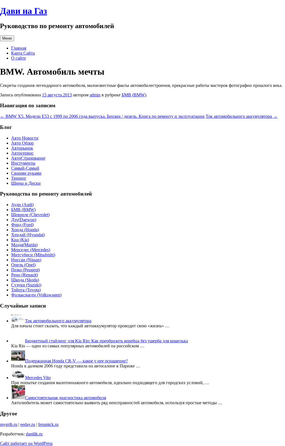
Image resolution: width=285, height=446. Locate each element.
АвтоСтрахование (28, 158)
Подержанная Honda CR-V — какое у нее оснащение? (76, 361)
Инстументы (23, 163)
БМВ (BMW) (134, 94)
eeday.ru (27, 424)
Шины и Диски (26, 183)
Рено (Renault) (24, 274)
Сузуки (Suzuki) (26, 284)
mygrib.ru (8, 424)
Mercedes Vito (38, 377)
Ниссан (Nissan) (26, 259)
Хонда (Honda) (25, 229)
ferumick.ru (48, 424)
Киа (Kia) (20, 239)
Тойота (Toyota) (26, 289)
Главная (18, 48)
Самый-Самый (25, 168)
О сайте (18, 58)
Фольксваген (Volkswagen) (36, 295)
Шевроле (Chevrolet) (30, 214)
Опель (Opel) (23, 264)
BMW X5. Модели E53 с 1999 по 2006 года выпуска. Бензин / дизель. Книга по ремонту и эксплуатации (102, 116)
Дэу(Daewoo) (23, 219)
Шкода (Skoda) (25, 279)
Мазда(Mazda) (24, 244)
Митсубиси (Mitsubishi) (33, 254)
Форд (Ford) (22, 224)
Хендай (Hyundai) (28, 234)
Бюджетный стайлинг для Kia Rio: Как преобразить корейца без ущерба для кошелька (106, 340)
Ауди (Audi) (22, 204)
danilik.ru (34, 434)
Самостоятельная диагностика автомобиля (65, 397)
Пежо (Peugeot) (25, 269)
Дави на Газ (23, 11)
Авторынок (22, 148)
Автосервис (22, 153)
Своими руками (26, 173)
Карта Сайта (23, 53)
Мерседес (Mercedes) (30, 249)
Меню (7, 38)
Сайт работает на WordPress (26, 443)
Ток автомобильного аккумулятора (241, 116)
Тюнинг (18, 178)
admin (95, 94)
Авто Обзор (22, 143)
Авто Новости (24, 138)
